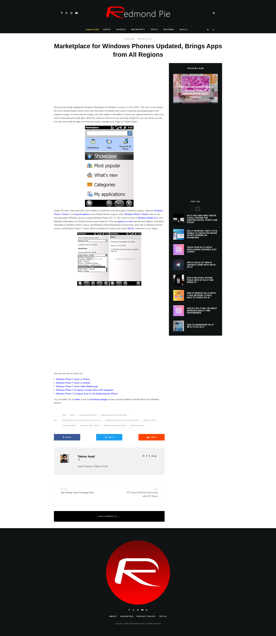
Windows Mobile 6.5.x (148, 218)
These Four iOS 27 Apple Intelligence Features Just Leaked (201, 249)
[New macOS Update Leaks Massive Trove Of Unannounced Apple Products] (195, 88)
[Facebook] (62, 13)
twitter (77, 399)
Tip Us (163, 616)
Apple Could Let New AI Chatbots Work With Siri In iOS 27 (201, 264)
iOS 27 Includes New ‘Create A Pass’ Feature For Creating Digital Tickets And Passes (202, 219)
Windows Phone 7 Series (136, 214)
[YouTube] (76, 13)
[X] (66, 13)
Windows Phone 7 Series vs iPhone (73, 379)
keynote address (82, 214)
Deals (183, 30)
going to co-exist (125, 221)
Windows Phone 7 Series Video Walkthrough (77, 386)
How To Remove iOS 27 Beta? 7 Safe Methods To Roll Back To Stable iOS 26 (201, 295)
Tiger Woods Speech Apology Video (77, 491)
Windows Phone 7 (69, 425)
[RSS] (208, 29)
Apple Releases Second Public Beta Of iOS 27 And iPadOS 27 (200, 280)
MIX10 (131, 228)
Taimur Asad (129, 39)
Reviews (169, 30)
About (113, 616)
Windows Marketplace (88, 415)
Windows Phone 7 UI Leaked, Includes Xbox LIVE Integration (84, 390)
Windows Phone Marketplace (115, 425)
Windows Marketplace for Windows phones (122, 420)
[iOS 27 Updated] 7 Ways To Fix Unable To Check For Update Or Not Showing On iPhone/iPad (202, 234)
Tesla (154, 30)
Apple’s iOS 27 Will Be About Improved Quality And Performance (202, 310)
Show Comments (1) (107, 516)
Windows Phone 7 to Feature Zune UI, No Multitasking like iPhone (87, 393)
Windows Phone (150, 420)
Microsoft (138, 30)
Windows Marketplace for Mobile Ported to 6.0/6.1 (82, 420)
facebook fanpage (98, 399)
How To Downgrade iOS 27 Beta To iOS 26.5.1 (200, 326)
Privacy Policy (146, 616)
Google (121, 30)
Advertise (127, 616)
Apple (107, 30)
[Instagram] (71, 13)
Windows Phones (138, 425)
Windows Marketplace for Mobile (114, 415)
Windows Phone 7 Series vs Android (73, 383)
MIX (64, 415)
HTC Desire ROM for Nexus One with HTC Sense (142, 492)
